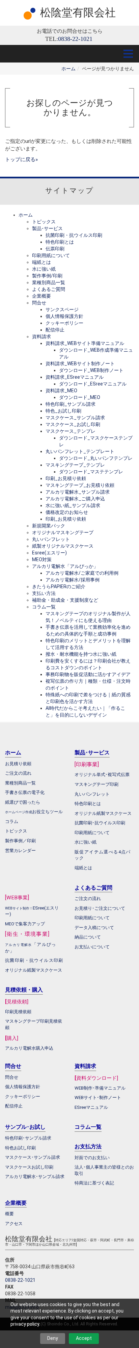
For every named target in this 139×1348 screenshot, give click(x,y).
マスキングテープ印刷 (96, 784)
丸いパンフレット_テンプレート (80, 451)
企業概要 (41, 296)
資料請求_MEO (61, 390)
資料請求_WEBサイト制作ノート (80, 363)
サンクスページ (62, 309)
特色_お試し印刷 (63, 411)
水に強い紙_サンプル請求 (73, 505)
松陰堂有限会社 (78, 12)
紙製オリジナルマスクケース (62, 546)
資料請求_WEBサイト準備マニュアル (85, 343)
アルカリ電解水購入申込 (29, 1048)
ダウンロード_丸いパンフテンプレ (96, 458)
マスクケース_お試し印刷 (73, 424)
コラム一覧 (44, 606)
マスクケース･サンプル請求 (32, 1157)
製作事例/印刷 (47, 275)
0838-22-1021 (20, 1280)
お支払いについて (92, 946)
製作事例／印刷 (20, 840)
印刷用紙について (51, 255)
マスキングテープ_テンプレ (75, 465)
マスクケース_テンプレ (70, 431)
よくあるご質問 (48, 289)
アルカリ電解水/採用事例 (73, 579)
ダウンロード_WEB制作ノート (91, 370)
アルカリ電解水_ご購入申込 (75, 498)
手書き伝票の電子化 (25, 792)
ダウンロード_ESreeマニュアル (93, 383)
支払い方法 (44, 593)
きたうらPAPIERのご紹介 (58, 586)
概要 (9, 1213)
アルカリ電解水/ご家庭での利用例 (82, 573)
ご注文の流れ (88, 898)
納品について (88, 937)
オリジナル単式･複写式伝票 (102, 774)
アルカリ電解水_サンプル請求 (78, 492)
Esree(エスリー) (49, 552)
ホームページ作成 (18, 812)
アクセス (14, 1223)
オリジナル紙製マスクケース (33, 970)
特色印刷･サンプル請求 (28, 1138)
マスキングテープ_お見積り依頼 (80, 485)
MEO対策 (42, 559)
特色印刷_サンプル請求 (70, 404)
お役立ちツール (47, 811)
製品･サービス (47, 228)
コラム (11, 821)
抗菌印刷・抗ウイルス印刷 (74, 235)
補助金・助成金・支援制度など (65, 600)
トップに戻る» (21, 159)
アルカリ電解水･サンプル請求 (34, 1176)
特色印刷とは (60, 242)
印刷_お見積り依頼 (66, 478)
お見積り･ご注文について (100, 908)
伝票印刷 (55, 248)
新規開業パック (48, 525)
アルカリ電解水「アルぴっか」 (65, 566)
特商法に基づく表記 (94, 1182)
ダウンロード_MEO (79, 397)
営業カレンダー (20, 850)
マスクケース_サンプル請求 (75, 417)
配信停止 (55, 329)
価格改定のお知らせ (67, 512)
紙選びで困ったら (22, 802)
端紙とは (41, 262)
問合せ (39, 302)
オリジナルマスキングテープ (62, 532)
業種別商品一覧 (48, 282)
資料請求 (41, 336)
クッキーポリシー (64, 323)
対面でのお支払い (92, 1157)
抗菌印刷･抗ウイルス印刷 (100, 822)
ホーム (68, 68)
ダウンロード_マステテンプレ (91, 471)
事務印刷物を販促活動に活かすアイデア (88, 674)
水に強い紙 (44, 269)
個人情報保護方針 (64, 316)
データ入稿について (94, 927)
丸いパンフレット (51, 539)
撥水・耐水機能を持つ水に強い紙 (81, 654)
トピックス (44, 221)
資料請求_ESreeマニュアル (75, 377)
